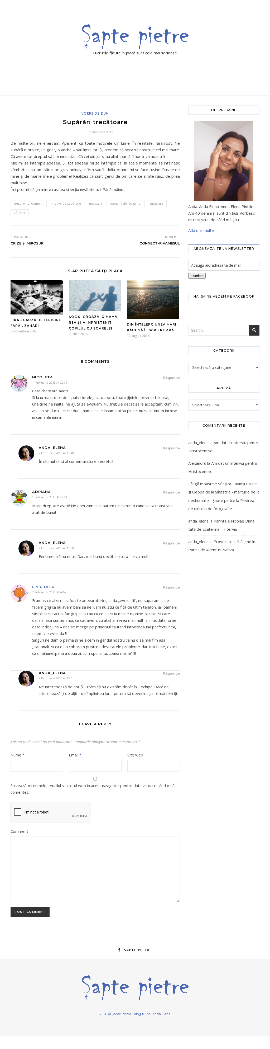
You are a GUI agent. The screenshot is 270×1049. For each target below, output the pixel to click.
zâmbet (19, 212)
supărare (156, 203)
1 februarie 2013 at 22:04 (49, 497)
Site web (135, 755)
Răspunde (171, 377)
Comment (19, 831)
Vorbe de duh (95, 113)
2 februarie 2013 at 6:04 (49, 592)
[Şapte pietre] (135, 37)
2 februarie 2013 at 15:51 (56, 678)
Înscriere (197, 276)
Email (75, 755)
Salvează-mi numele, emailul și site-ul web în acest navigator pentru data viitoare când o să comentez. (93, 789)
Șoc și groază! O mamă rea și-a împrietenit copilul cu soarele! (93, 322)
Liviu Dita (43, 587)
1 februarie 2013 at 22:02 (49, 382)
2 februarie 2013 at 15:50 (56, 548)
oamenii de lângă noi (125, 203)
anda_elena (198, 442)
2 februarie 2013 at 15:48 (56, 453)
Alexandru (197, 463)
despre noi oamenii (28, 203)
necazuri (95, 203)
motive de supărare (66, 203)
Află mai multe (201, 230)
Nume (18, 755)
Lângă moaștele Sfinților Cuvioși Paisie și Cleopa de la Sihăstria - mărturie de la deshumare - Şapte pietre (223, 492)
